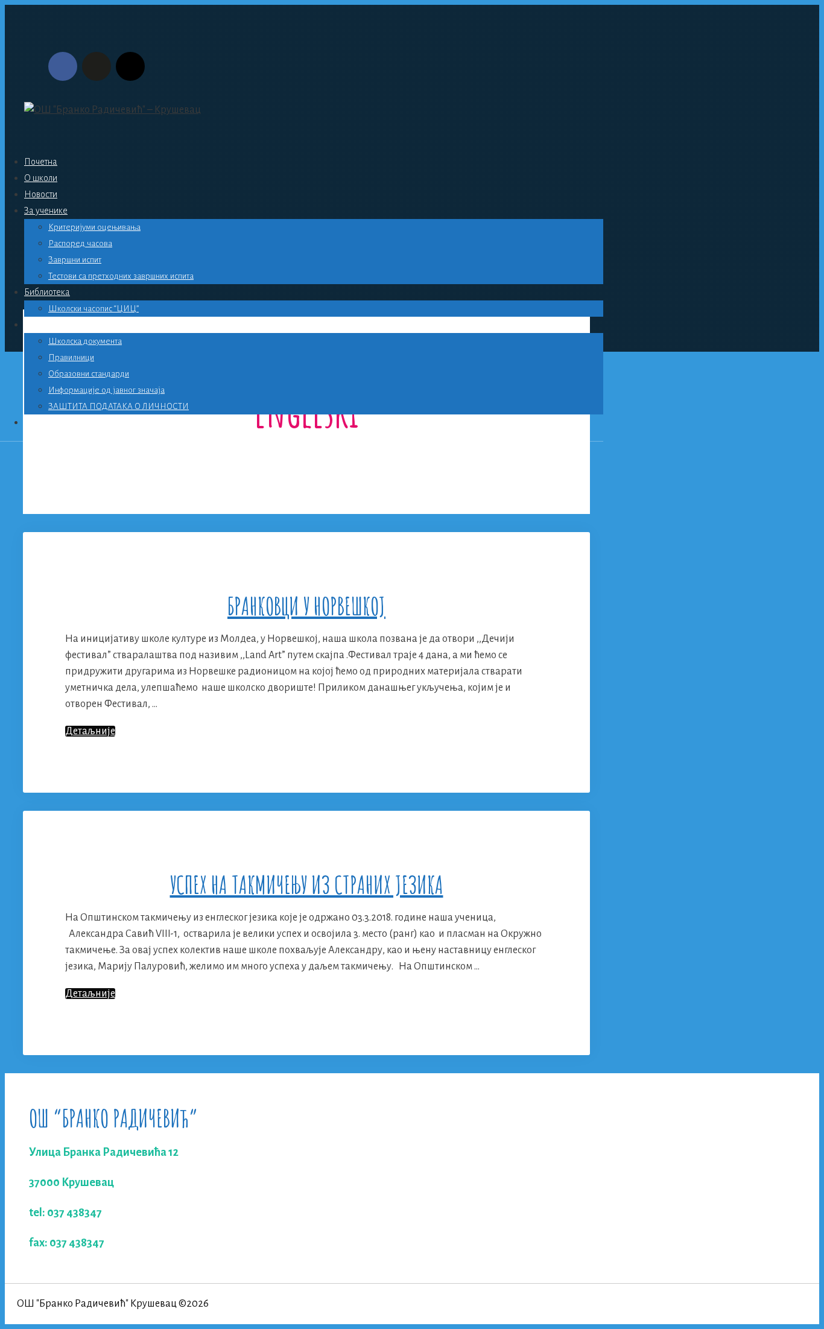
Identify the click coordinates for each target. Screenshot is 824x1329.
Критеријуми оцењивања (94, 227)
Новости (40, 194)
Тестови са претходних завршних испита (121, 276)
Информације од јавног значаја (106, 390)
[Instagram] (130, 66)
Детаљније (90, 731)
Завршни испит (74, 259)
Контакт (39, 422)
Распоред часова (80, 243)
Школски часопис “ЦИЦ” (93, 308)
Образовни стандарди (88, 373)
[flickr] (96, 66)
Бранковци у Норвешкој (306, 606)
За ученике (46, 210)
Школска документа (85, 341)
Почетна (40, 162)
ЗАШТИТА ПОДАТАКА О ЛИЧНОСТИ (118, 406)
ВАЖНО (40, 324)
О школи (40, 178)
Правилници (71, 357)
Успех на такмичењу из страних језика (306, 884)
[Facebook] (62, 66)
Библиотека (47, 292)
